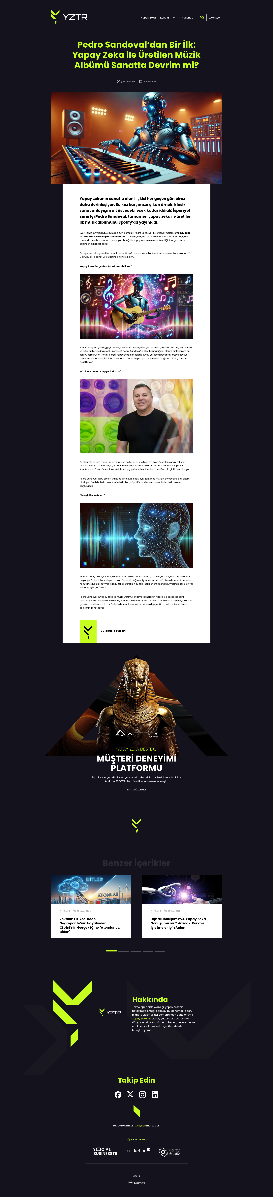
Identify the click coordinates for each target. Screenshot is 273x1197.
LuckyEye (214, 17)
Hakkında (187, 17)
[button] (111, 950)
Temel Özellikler (136, 789)
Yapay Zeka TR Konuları (155, 17)
